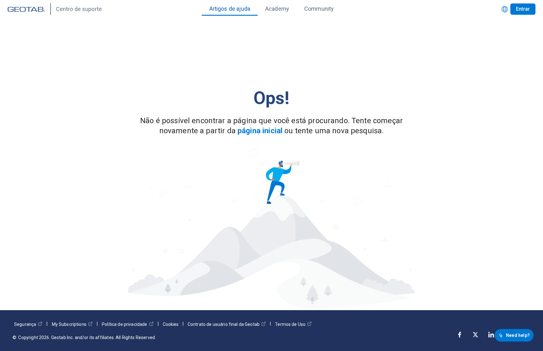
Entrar (523, 9)
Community (319, 8)
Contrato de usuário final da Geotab (224, 324)
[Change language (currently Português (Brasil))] (504, 9)
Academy (277, 8)
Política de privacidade (124, 324)
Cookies (170, 324)
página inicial (260, 130)
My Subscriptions (69, 324)
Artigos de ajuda (229, 8)
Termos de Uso (290, 324)
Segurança (25, 324)
